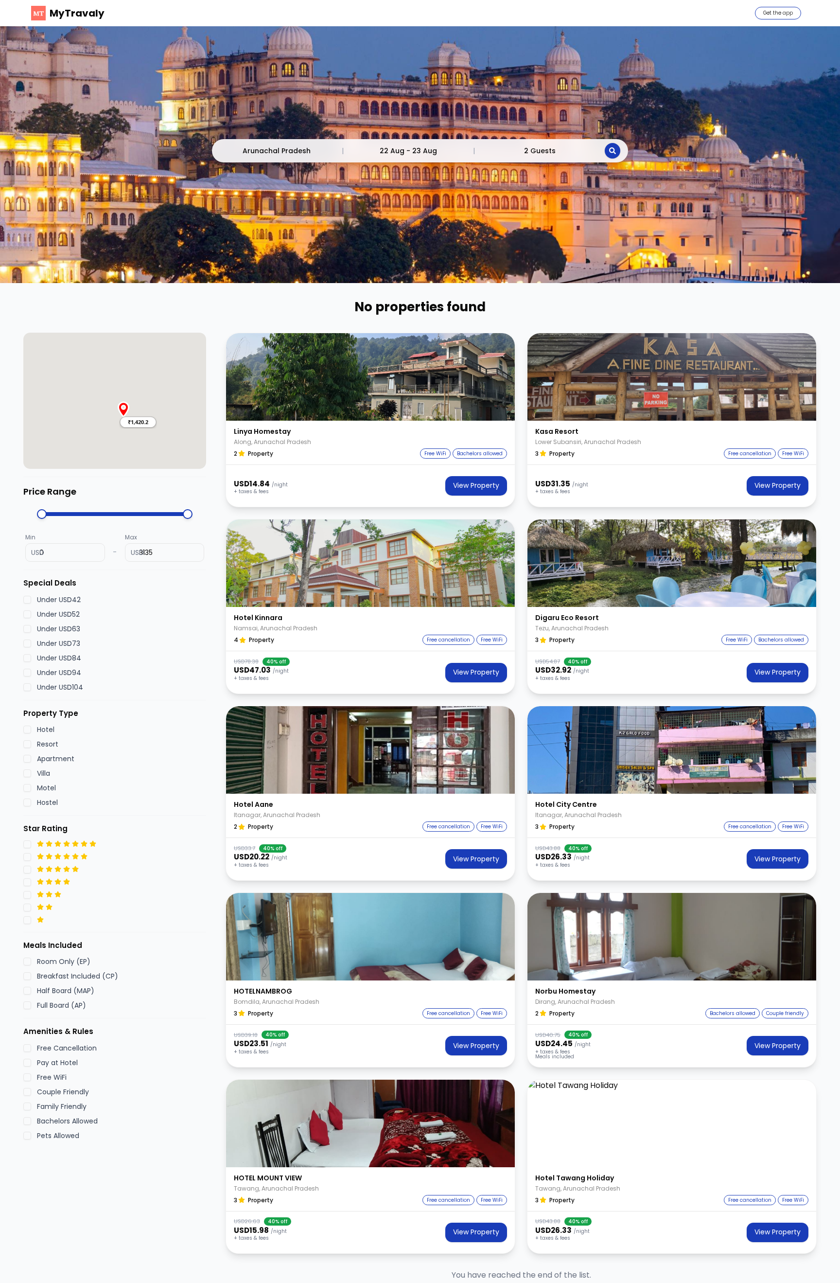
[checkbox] (27, 599)
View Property (476, 485)
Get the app (778, 13)
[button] (138, 422)
